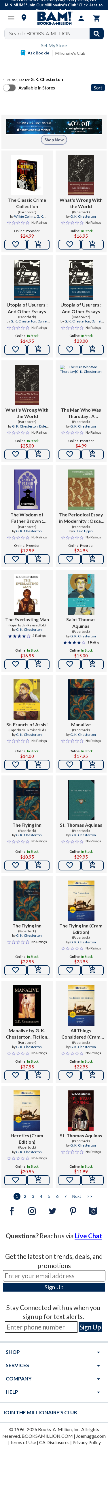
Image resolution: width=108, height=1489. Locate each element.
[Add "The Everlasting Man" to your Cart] (38, 664)
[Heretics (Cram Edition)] (27, 1110)
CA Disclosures (54, 1442)
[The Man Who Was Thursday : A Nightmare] (81, 385)
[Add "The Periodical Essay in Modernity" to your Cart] (92, 559)
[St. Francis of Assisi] (27, 699)
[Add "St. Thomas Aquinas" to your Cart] (92, 865)
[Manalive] (81, 699)
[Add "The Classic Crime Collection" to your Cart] (38, 245)
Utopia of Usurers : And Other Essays (27, 308)
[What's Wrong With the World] (81, 175)
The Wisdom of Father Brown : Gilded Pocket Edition (26, 518)
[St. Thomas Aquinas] (81, 800)
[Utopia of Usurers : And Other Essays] (26, 280)
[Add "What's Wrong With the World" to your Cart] (92, 245)
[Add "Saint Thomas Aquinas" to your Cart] (92, 664)
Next (76, 1196)
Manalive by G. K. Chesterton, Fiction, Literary (27, 1034)
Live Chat (88, 1236)
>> (89, 1196)
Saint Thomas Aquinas (81, 622)
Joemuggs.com (91, 1436)
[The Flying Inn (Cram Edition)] (81, 901)
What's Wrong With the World (81, 203)
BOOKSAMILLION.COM (47, 1436)
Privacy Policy (87, 1442)
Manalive (81, 724)
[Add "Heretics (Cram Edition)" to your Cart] (38, 1180)
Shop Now (54, 139)
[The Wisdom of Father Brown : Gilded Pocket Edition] (27, 489)
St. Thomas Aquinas (81, 825)
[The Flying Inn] (27, 800)
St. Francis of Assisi (27, 724)
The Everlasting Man (27, 619)
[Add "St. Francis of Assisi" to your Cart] (38, 765)
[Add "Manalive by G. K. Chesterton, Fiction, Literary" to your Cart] (38, 1075)
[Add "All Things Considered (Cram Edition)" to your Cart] (92, 1075)
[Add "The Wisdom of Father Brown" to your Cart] (38, 559)
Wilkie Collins (24, 216)
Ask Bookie (38, 52)
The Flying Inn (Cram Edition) (81, 929)
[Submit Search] (97, 33)
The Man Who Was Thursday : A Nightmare (81, 413)
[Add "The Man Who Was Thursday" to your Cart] (92, 454)
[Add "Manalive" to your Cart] (92, 765)
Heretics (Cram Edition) (27, 1139)
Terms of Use (23, 1442)
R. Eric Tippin (83, 531)
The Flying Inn (26, 825)
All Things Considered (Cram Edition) (81, 1034)
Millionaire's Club (70, 53)
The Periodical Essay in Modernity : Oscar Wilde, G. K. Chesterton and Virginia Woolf (81, 518)
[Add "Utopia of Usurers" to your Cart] (38, 350)
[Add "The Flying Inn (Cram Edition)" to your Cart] (92, 970)
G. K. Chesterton (83, 216)
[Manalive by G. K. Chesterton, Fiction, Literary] (27, 1005)
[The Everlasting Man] (27, 594)
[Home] (54, 18)
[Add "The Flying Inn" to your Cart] (38, 865)
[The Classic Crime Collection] (27, 175)
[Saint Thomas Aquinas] (81, 594)
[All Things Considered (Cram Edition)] (81, 1005)
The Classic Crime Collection (27, 203)
